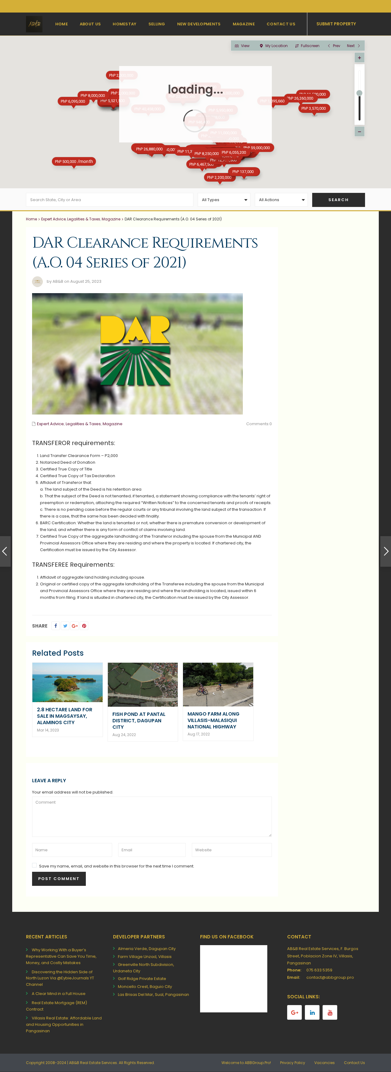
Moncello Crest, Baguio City (145, 986)
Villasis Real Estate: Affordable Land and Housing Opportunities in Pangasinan (64, 1024)
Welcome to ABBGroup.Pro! (246, 1062)
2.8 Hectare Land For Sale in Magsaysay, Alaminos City (64, 716)
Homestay (124, 24)
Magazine (244, 24)
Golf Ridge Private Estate (142, 979)
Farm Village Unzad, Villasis (145, 957)
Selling (156, 24)
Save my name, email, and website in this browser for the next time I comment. (116, 866)
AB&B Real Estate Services (93, 1062)
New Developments (199, 24)
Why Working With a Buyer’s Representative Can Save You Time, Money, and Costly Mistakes (61, 956)
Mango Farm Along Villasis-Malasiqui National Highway (213, 720)
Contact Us (281, 24)
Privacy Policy (292, 1062)
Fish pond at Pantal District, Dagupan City (139, 721)
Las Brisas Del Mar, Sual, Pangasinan (153, 994)
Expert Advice (53, 219)
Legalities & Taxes (83, 219)
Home (61, 24)
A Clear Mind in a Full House (59, 993)
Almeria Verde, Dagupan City (147, 949)
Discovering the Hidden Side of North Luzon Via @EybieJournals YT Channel (60, 978)
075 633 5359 (319, 970)
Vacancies (324, 1062)
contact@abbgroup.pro (330, 977)
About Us (90, 24)
